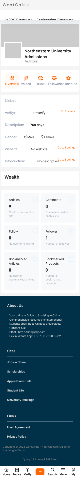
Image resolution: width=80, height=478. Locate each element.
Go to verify (68, 111)
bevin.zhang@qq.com (31, 332)
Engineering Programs (55, 20)
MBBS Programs (18, 20)
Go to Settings (66, 147)
